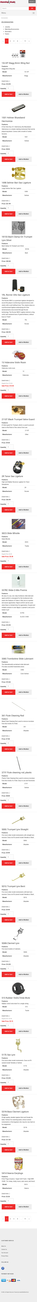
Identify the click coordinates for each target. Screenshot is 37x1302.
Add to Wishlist (24, 94)
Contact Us (4, 1249)
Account (31, 1)
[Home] (7, 3)
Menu (3, 13)
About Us (3, 1246)
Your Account (4, 1252)
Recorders (8, 31)
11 (25, 41)
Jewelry (7, 27)
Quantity (3, 88)
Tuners (7, 34)
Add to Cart (8, 94)
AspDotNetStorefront (24, 1292)
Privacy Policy (4, 1256)
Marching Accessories (12, 29)
